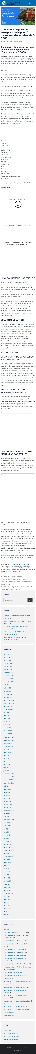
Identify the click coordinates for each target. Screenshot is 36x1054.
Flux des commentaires (11, 1036)
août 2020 (6, 786)
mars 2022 (7, 728)
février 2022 (7, 731)
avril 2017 (6, 908)
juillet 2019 (7, 826)
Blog (4, 929)
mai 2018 (6, 869)
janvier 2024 (7, 669)
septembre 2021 (8, 746)
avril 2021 (6, 761)
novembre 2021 (8, 740)
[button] (29, 3)
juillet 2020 (7, 789)
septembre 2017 (8, 893)
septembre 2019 (8, 820)
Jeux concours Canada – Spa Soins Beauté (17, 1001)
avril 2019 (6, 835)
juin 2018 (6, 866)
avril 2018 (6, 872)
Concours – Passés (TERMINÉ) (13, 932)
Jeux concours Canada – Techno (14, 1006)
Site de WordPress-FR (10, 1039)
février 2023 (7, 694)
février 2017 (7, 915)
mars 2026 (7, 660)
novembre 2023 (8, 676)
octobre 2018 (7, 853)
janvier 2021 (7, 771)
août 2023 (6, 685)
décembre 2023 (8, 673)
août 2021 (6, 749)
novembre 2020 (8, 777)
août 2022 (6, 712)
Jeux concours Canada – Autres (14, 987)
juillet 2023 (7, 688)
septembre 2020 (9, 783)
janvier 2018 (7, 881)
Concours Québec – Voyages (13, 975)
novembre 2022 (8, 703)
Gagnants (6, 978)
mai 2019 (6, 832)
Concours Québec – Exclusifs (13, 949)
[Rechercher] (30, 600)
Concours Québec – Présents (13, 952)
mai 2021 (6, 758)
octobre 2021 (7, 743)
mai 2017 (6, 905)
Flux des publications (10, 1033)
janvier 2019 (7, 844)
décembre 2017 (8, 884)
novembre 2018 (8, 850)
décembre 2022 (8, 700)
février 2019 (7, 841)
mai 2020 (6, 795)
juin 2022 (6, 718)
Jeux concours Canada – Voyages (14, 1009)
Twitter (23, 564)
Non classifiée (8, 1012)
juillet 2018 (7, 862)
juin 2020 (6, 792)
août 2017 (6, 896)
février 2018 (7, 878)
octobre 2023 (8, 679)
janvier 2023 (7, 697)
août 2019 (6, 823)
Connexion (7, 1030)
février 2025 (7, 666)
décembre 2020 (8, 774)
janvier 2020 (7, 807)
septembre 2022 (9, 709)
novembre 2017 (8, 887)
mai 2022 (6, 722)
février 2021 (7, 768)
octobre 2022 (8, 706)
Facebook (15, 564)
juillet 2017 (7, 899)
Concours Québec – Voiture (12, 972)
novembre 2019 (8, 813)
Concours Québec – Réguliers (13, 955)
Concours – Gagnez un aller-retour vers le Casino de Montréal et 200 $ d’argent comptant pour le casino (17, 581)
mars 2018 (6, 875)
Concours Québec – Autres (12, 941)
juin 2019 (6, 829)
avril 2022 (6, 725)
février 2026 (7, 663)
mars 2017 (6, 911)
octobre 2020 (8, 780)
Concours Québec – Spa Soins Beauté (15, 964)
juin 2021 (6, 755)
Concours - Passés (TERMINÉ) (13, 577)
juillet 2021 (7, 752)
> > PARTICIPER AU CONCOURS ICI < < (18, 226)
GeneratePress (18, 1050)
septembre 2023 (9, 682)
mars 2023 (7, 691)
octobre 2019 (7, 817)
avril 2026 (6, 657)
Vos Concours (8, 1015)
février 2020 (7, 804)
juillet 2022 (7, 715)
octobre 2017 (7, 890)
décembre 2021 (8, 737)
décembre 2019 (8, 810)
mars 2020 (7, 801)
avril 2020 (6, 798)
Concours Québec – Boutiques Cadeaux (16, 944)
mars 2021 (6, 764)
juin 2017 (6, 902)
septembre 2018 (8, 856)
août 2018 (6, 859)
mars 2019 (6, 838)
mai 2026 (6, 654)
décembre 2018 (8, 847)
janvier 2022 (7, 734)
